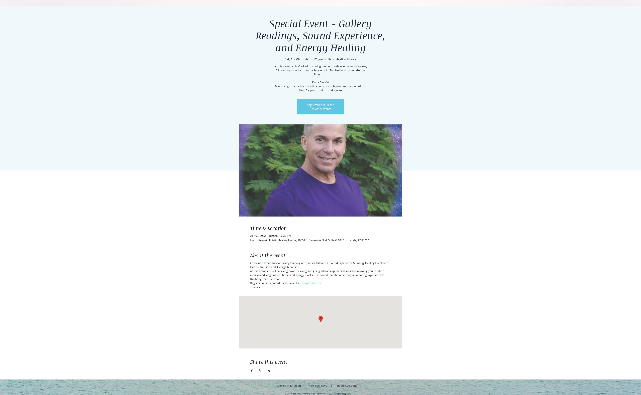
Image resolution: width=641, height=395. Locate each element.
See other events (320, 109)
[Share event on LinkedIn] (268, 370)
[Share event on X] (260, 370)
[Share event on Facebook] (251, 370)
